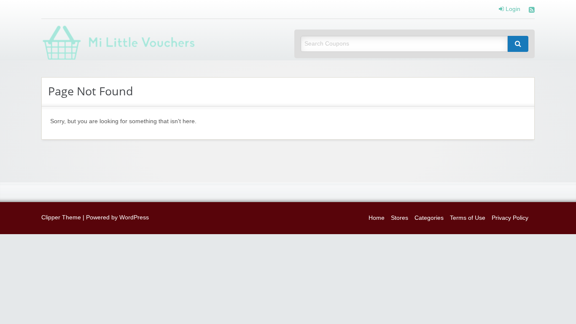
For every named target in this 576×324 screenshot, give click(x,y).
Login (512, 9)
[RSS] (532, 11)
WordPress (134, 217)
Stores (399, 218)
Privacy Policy (510, 218)
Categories (429, 218)
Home (377, 218)
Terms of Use (467, 218)
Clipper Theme (61, 217)
